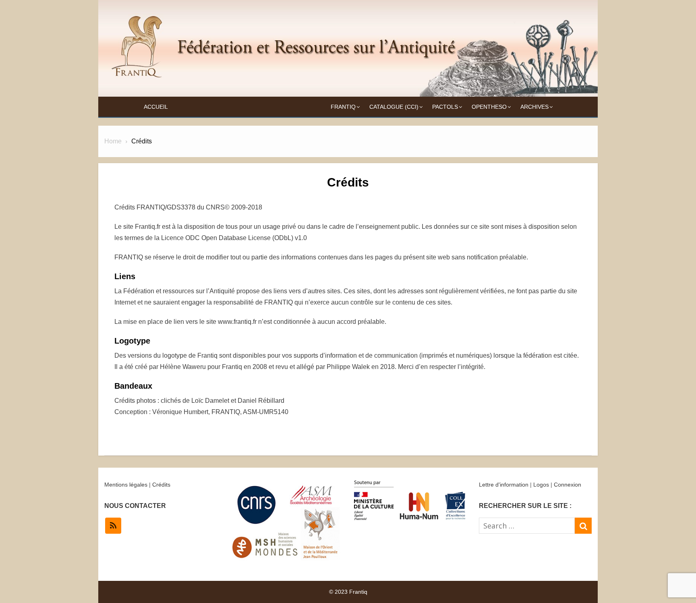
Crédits (161, 484)
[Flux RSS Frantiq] (113, 526)
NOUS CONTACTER (135, 505)
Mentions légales (125, 484)
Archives (534, 107)
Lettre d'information (503, 484)
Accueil (156, 107)
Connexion (567, 484)
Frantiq (343, 107)
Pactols (445, 107)
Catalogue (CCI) (393, 107)
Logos (541, 484)
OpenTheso (489, 107)
